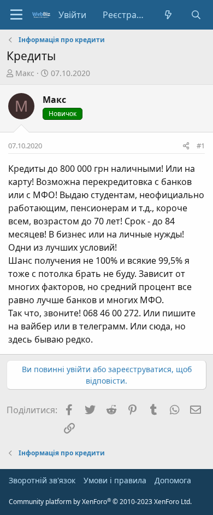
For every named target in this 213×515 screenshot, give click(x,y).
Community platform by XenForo (100, 501)
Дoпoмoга (173, 480)
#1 (201, 146)
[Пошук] (196, 15)
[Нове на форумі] (168, 15)
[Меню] (16, 15)
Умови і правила (115, 480)
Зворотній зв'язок (42, 480)
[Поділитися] (186, 146)
